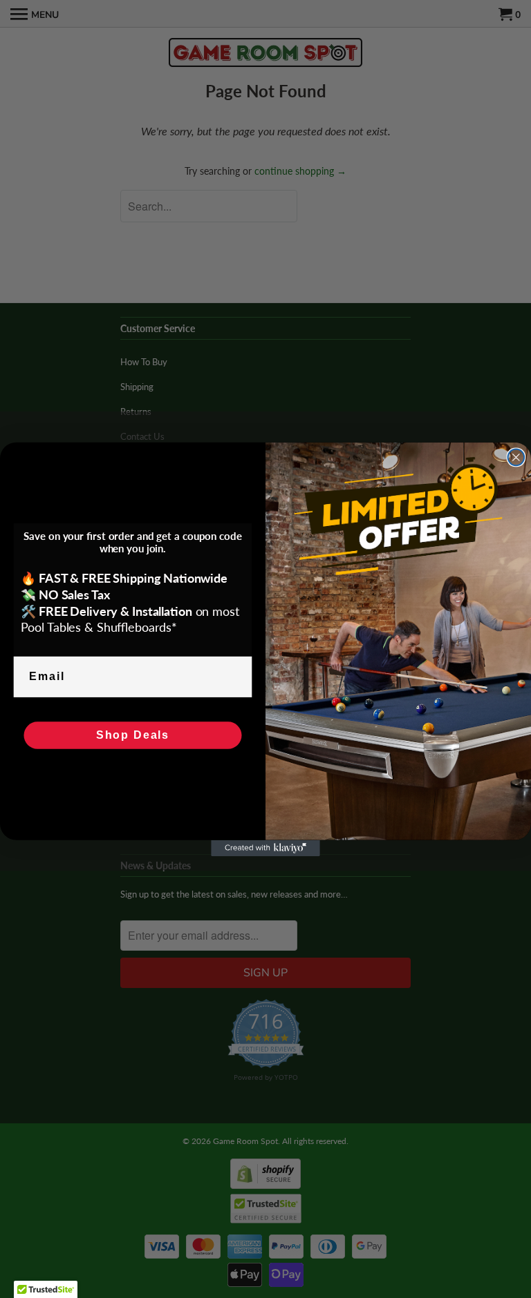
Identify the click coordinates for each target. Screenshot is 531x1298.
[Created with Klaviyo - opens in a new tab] (265, 848)
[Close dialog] (516, 457)
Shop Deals (132, 735)
